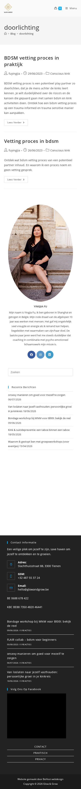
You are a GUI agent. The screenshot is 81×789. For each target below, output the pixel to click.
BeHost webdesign (52, 779)
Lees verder (17, 121)
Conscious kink (60, 73)
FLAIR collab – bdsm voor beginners (32, 639)
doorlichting (26, 33)
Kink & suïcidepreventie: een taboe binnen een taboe (39, 430)
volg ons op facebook (26, 689)
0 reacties (25, 630)
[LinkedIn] (49, 355)
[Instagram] (40, 355)
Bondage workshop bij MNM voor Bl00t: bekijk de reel (39, 418)
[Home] (5, 33)
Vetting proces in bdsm (31, 141)
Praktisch (40, 753)
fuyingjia (14, 73)
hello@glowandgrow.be (33, 589)
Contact (40, 746)
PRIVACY (40, 759)
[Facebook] (31, 355)
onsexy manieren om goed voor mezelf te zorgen (36, 395)
